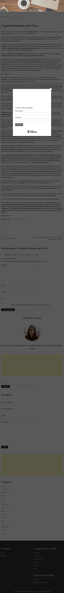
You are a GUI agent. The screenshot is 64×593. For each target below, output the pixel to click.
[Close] (51, 89)
